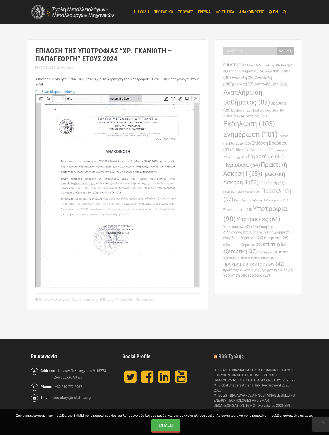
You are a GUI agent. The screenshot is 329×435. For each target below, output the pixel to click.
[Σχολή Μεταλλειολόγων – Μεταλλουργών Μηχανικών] (73, 12)
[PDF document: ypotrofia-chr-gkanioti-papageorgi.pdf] (117, 191)
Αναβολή (243, 77)
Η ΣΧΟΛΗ (141, 12)
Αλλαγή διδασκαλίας (262, 65)
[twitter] (130, 381)
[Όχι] (323, 422)
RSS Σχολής (231, 356)
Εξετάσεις (240, 143)
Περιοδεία (241, 165)
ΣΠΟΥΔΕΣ (185, 12)
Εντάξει (166, 425)
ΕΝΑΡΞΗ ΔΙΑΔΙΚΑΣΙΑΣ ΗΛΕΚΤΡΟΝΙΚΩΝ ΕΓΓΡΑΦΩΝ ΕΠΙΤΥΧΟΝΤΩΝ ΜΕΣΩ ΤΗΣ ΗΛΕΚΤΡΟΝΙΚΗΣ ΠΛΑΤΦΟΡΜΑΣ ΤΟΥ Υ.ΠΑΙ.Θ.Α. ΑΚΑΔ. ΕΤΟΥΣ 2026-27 (255, 375)
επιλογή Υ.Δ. (267, 252)
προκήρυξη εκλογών (241, 270)
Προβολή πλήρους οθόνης (55, 92)
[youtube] (181, 381)
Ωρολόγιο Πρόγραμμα (271, 232)
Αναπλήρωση (270, 84)
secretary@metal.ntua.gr (72, 398)
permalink (146, 299)
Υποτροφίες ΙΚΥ (240, 227)
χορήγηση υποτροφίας (246, 275)
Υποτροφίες (258, 219)
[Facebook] (147, 381)
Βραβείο (241, 110)
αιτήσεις (276, 238)
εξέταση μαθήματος (242, 245)
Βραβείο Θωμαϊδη (268, 110)
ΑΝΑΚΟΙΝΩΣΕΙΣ (251, 12)
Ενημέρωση (250, 134)
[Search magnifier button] (289, 51)
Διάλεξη (233, 116)
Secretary (66, 67)
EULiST (233, 65)
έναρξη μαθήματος (243, 238)
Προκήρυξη (271, 183)
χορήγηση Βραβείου (276, 270)
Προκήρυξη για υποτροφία (242, 191)
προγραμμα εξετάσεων (253, 264)
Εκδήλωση (249, 124)
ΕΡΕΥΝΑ (204, 12)
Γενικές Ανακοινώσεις (55, 299)
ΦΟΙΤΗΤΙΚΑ (225, 12)
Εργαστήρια (266, 156)
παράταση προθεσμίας (258, 258)
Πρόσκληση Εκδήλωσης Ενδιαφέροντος (261, 200)
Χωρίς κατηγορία (84, 299)
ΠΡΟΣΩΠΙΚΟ (163, 12)
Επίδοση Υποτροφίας (118, 299)
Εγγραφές (256, 116)
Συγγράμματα (237, 210)
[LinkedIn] (164, 381)
